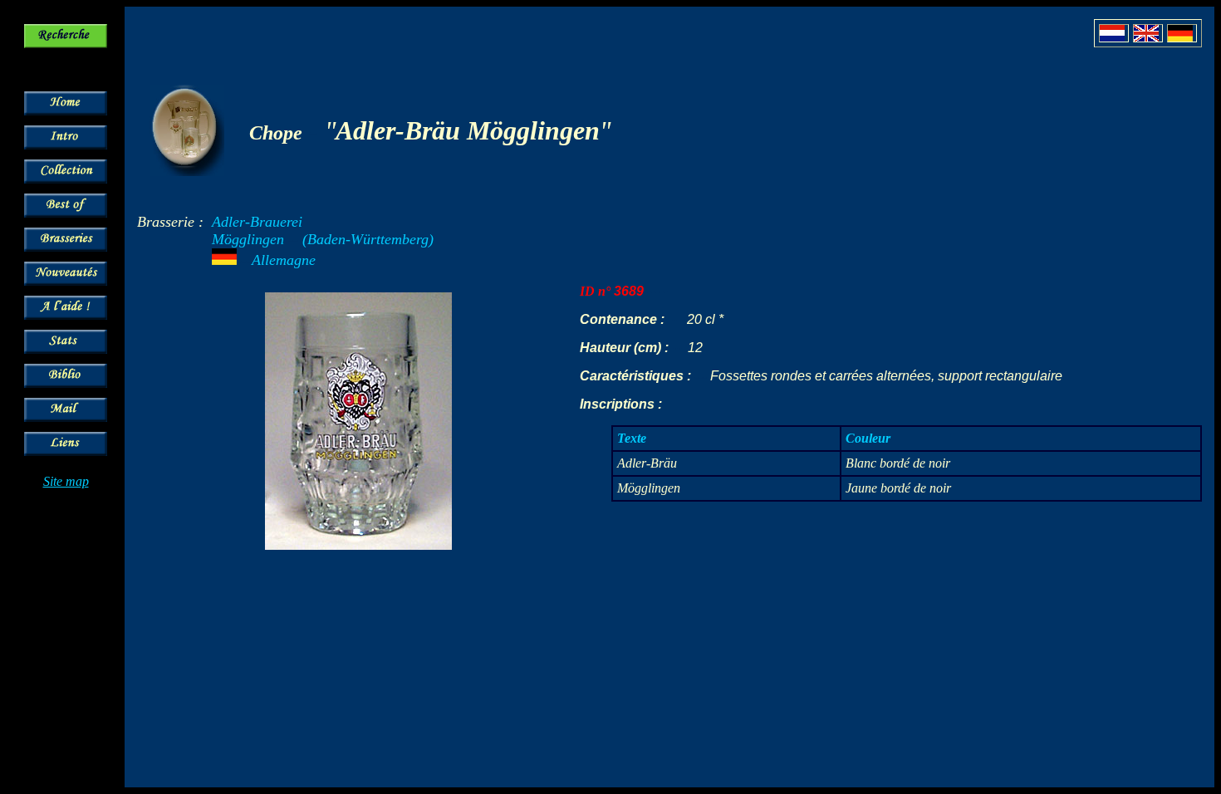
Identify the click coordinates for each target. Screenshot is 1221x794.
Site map (66, 481)
